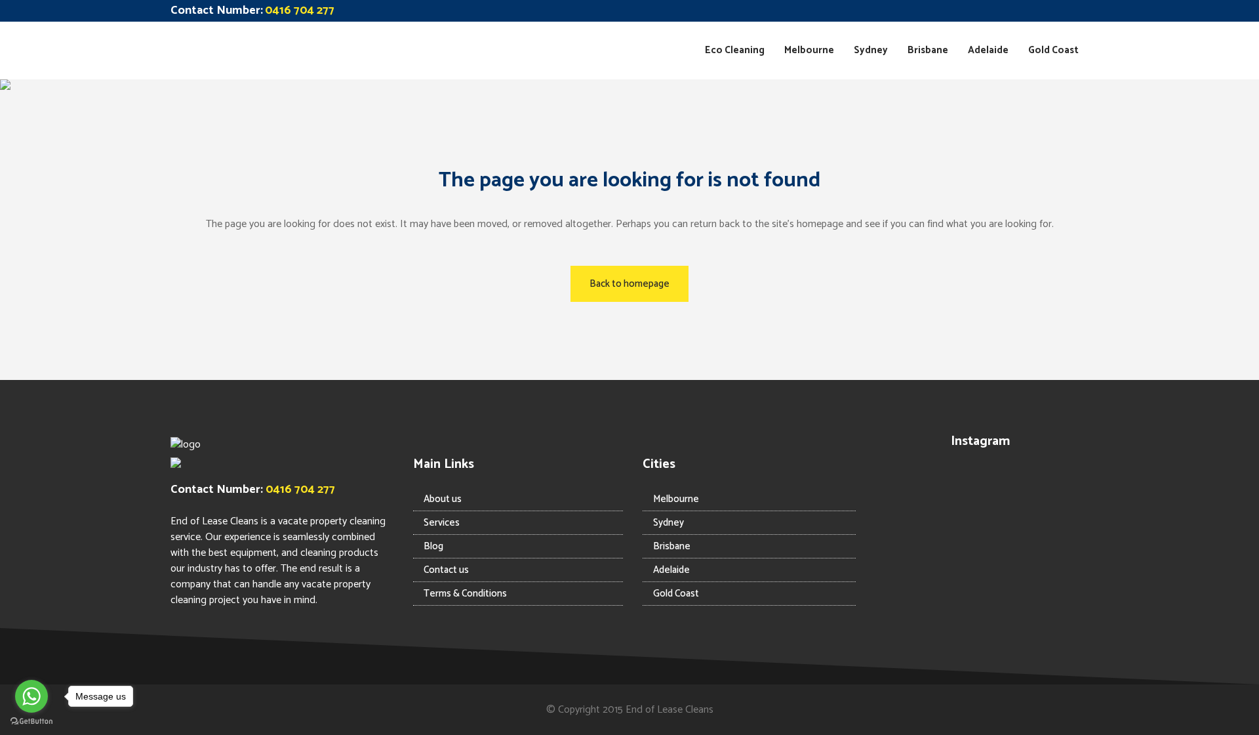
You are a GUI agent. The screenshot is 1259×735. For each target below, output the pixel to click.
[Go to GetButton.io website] (31, 721)
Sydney (668, 522)
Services (442, 522)
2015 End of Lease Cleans (658, 710)
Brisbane (671, 546)
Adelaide (671, 570)
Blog (433, 546)
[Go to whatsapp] (31, 696)
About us (443, 499)
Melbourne (676, 499)
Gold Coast (676, 593)
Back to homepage (629, 284)
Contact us (446, 570)
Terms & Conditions (465, 593)
